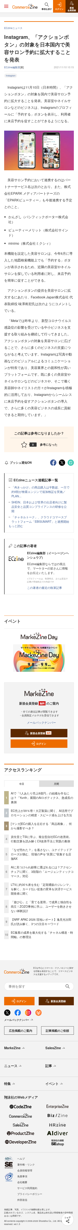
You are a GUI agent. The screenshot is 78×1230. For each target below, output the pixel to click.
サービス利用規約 (27, 1188)
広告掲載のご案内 (20, 1030)
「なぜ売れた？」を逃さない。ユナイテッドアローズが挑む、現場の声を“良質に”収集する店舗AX (41, 854)
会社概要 (22, 1182)
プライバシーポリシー (29, 1194)
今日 (21, 784)
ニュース (10, 1065)
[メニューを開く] (6, 6)
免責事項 (22, 1176)
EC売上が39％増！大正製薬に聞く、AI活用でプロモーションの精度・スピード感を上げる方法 (42, 813)
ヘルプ (21, 1158)
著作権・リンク (26, 1164)
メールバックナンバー (41, 722)
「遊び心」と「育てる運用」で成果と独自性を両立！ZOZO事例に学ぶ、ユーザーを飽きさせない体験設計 (41, 906)
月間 (56, 784)
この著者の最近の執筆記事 (44, 587)
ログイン (41, 744)
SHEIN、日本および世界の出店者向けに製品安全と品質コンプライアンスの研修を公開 (39, 506)
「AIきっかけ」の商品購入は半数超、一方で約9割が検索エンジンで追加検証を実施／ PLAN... (40, 491)
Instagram (10, 75)
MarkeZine (12, 1047)
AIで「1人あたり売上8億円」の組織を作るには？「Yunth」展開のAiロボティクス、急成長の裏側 (42, 797)
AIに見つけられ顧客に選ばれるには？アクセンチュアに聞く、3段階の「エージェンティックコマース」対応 (42, 871)
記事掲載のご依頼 (57, 1030)
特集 (7, 1083)
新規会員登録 (40, 733)
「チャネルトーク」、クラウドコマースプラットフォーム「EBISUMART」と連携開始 (40, 519)
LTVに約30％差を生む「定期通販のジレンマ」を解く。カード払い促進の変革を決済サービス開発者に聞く (41, 888)
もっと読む (16, 526)
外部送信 (22, 1199)
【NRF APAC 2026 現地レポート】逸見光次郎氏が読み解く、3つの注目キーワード (41, 921)
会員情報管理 (24, 1170)
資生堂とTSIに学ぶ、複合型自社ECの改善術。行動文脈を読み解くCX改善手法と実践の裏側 (41, 839)
